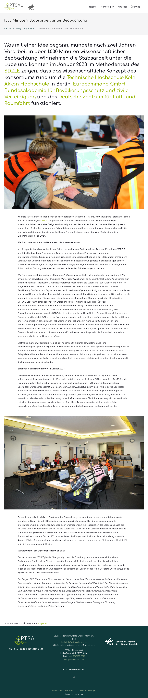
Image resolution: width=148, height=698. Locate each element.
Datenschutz (69, 690)
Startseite (8, 28)
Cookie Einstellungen (86, 690)
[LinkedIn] (74, 677)
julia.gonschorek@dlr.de (74, 659)
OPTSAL (44, 220)
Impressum (57, 690)
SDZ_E (12, 71)
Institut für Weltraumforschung (74, 642)
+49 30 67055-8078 (77, 656)
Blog (18, 28)
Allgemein (29, 28)
